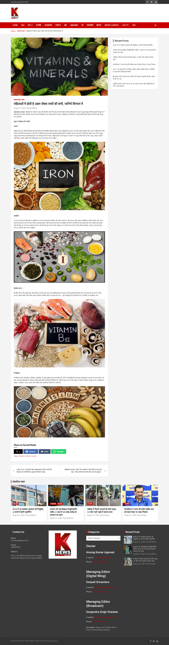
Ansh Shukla (104, 515)
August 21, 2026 (18, 515)
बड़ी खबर (15, 504)
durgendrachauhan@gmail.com (106, 617)
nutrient (27, 456)
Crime (90, 504)
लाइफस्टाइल (74, 25)
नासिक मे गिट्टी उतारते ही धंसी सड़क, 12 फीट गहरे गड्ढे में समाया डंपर (101, 510)
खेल (65, 25)
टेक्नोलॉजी (90, 25)
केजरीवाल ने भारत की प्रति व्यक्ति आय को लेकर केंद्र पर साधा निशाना (134, 64)
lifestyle (21, 456)
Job (133, 25)
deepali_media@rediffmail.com (106, 587)
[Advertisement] (114, 13)
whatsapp (60, 451)
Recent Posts (133, 532)
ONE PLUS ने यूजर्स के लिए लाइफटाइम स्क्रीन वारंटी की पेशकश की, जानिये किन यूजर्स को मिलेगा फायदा (34, 471)
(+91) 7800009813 (99, 622)
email (46, 451)
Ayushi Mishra (32, 108)
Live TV (125, 25)
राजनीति (38, 25)
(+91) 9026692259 (99, 592)
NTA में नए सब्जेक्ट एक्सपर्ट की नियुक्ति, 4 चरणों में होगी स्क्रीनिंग (133, 45)
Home (15, 25)
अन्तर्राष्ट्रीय (48, 25)
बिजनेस (99, 25)
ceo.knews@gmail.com (103, 558)
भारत (22, 25)
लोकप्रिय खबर (19, 481)
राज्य (29, 25)
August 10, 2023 (20, 108)
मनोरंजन (58, 25)
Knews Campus (112, 25)
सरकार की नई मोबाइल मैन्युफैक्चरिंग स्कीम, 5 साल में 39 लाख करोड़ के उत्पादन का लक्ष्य (63, 512)
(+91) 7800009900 (99, 562)
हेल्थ (23, 100)
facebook (32, 451)
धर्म (82, 25)
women (33, 456)
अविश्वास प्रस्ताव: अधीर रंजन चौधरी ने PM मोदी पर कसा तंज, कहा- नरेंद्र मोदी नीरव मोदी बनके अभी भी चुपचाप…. (83, 471)
